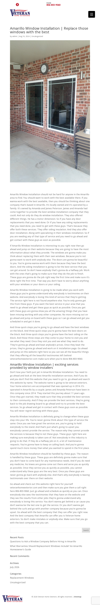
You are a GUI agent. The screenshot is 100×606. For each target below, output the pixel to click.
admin (14, 36)
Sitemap (77, 597)
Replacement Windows (22, 577)
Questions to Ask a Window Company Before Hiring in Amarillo (43, 541)
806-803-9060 (53, 4)
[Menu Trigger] (91, 14)
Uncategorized (37, 36)
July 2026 (14, 567)
